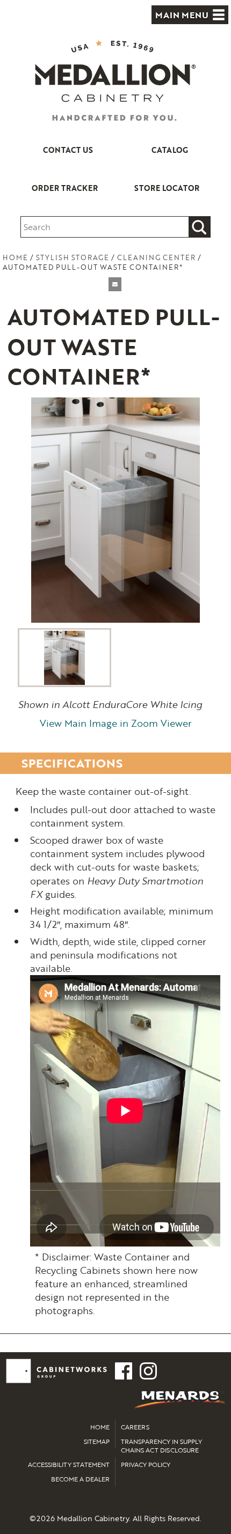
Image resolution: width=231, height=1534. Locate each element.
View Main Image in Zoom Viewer (116, 723)
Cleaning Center (156, 257)
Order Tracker (65, 188)
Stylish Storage (72, 257)
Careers (135, 1427)
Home (15, 257)
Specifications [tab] (71, 763)
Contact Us (68, 150)
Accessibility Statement (69, 1464)
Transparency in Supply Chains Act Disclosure (161, 1445)
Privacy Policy (145, 1464)
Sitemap (97, 1441)
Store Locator (166, 188)
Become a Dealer (80, 1479)
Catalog (169, 150)
